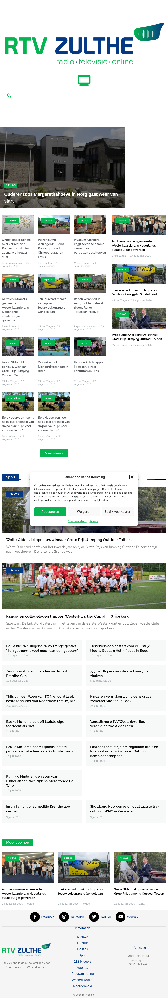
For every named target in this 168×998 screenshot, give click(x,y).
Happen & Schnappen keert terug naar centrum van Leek (89, 367)
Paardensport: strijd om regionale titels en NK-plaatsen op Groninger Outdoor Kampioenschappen (124, 751)
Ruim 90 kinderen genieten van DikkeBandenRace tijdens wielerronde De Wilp (40, 781)
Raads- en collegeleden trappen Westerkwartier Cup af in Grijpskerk (67, 616)
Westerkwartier (82, 980)
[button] (132, 477)
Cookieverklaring (77, 521)
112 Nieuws (82, 961)
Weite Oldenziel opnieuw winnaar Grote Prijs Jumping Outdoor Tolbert (69, 539)
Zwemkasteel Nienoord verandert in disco (53, 367)
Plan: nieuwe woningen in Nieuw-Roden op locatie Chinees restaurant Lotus (52, 248)
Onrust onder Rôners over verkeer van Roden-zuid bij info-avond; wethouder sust (16, 248)
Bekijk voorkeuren (117, 512)
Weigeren (84, 512)
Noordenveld (82, 986)
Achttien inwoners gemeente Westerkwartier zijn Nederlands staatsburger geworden (134, 245)
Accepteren (50, 512)
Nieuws (11, 185)
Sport (82, 955)
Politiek (82, 949)
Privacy (94, 521)
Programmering (82, 973)
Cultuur (82, 943)
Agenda (82, 967)
